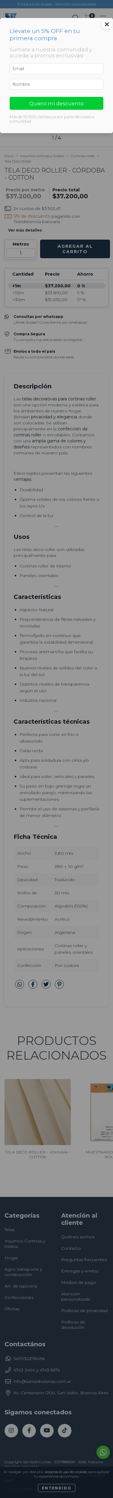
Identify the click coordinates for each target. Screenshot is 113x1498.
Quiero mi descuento (56, 103)
